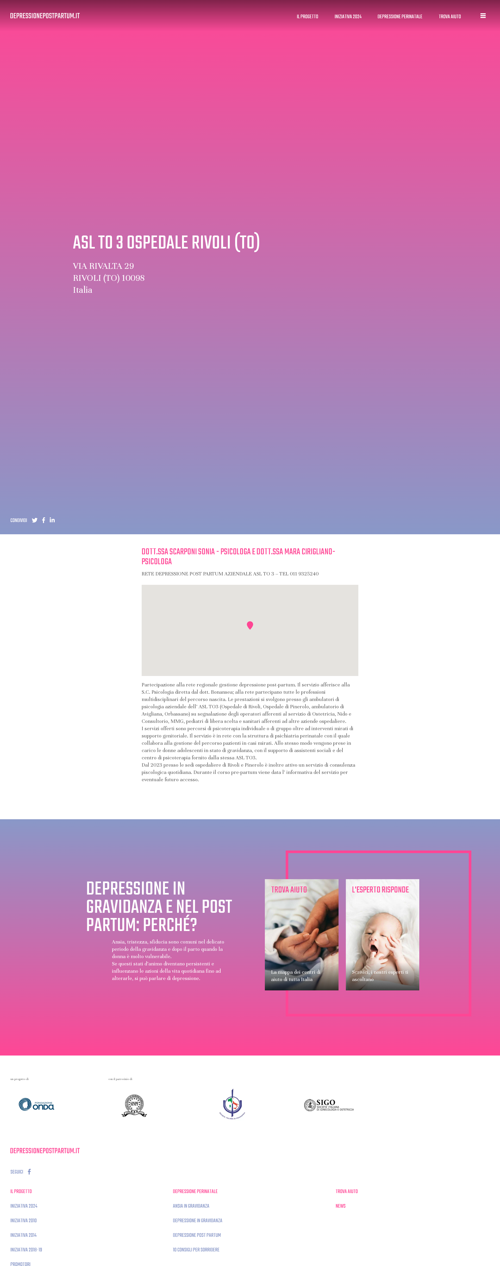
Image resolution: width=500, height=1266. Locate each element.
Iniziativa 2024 (348, 17)
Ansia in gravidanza (191, 1206)
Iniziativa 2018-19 (26, 1250)
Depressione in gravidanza (197, 1221)
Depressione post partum (197, 1235)
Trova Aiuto (450, 17)
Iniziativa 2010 (23, 1221)
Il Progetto (307, 17)
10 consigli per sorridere (196, 1250)
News (341, 1206)
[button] (250, 625)
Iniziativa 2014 (23, 1235)
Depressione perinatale (400, 17)
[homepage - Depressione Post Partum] (45, 15)
